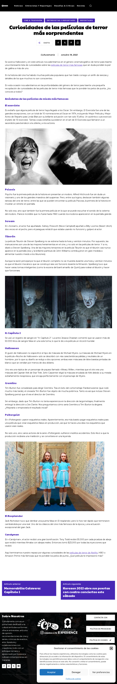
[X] (64, 43)
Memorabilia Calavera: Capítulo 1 (22, 590)
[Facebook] (58, 43)
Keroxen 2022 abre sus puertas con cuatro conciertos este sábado (86, 592)
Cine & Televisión (33, 20)
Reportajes (86, 20)
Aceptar (51, 672)
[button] (111, 648)
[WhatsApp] (78, 43)
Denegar (76, 672)
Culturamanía (48, 55)
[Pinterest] (71, 43)
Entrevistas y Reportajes (61, 20)
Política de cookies (73, 679)
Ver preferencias (101, 672)
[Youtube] (18, 666)
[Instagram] (9, 666)
